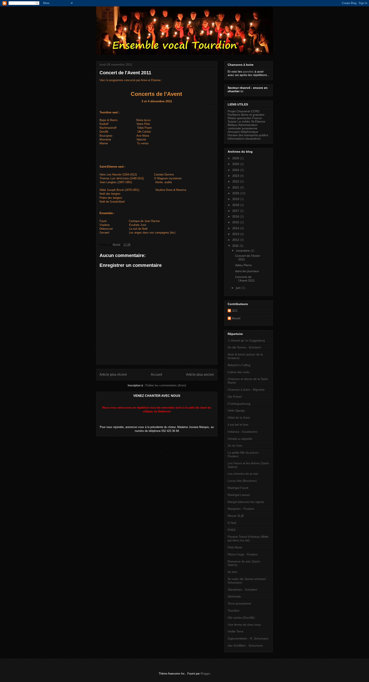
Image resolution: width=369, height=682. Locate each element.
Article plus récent (113, 374)
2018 (236, 205)
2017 (236, 210)
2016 (236, 216)
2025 (236, 164)
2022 (236, 181)
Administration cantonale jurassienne (243, 126)
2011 (236, 245)
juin (239, 287)
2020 (236, 193)
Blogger (205, 673)
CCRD (255, 111)
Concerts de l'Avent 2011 (245, 278)
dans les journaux (247, 271)
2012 (236, 239)
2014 (236, 228)
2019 (236, 199)
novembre (243, 250)
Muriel (236, 318)
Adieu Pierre (243, 265)
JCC (235, 310)
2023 (236, 175)
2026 (236, 158)
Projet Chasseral (239, 111)
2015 (236, 222)
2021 (236, 187)
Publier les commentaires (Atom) (165, 385)
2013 (236, 234)
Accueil (156, 374)
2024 (236, 170)
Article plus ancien (200, 374)
